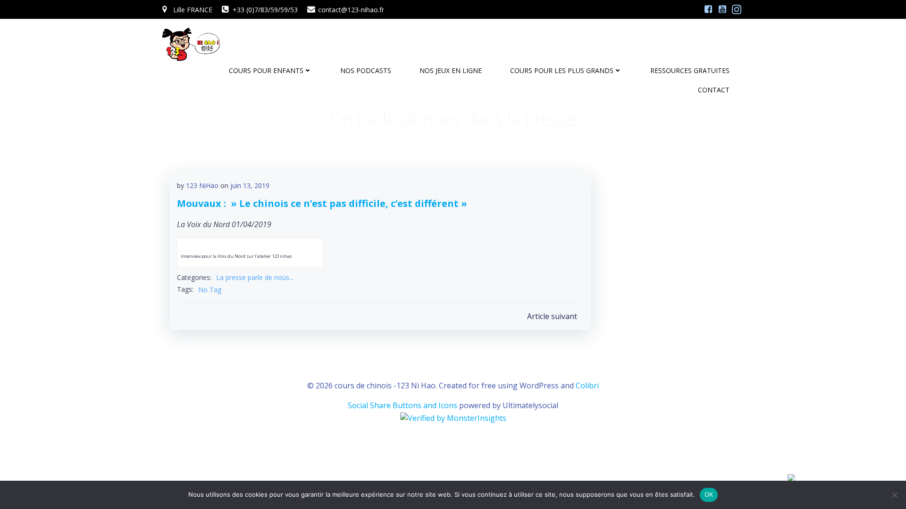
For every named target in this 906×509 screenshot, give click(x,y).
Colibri (587, 385)
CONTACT (714, 89)
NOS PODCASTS (365, 70)
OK (709, 494)
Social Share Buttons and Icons (402, 405)
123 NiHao (202, 185)
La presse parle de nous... (255, 277)
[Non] (894, 495)
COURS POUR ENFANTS (266, 70)
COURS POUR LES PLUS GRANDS (561, 70)
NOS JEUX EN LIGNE (450, 70)
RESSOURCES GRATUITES (690, 70)
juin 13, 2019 (249, 185)
